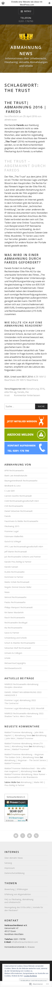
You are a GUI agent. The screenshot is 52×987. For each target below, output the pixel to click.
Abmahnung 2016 (35, 388)
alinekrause (10, 119)
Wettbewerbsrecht (13, 668)
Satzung (8, 863)
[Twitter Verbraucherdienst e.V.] (22, 835)
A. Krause (30, 947)
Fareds (7, 516)
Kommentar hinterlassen (27, 395)
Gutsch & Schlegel (12, 541)
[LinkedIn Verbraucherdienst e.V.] (29, 835)
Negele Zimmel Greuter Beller (17, 587)
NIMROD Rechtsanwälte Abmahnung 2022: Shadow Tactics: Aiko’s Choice (24, 715)
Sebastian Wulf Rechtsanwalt (17, 648)
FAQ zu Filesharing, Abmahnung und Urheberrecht (18, 901)
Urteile (7, 658)
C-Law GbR (9, 490)
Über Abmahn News (13, 858)
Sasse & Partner (11, 632)
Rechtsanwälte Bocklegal (15, 622)
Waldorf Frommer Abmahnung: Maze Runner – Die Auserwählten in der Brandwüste (25, 776)
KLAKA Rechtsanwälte (14, 572)
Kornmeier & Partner (13, 577)
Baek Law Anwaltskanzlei (15, 475)
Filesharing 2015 (11, 526)
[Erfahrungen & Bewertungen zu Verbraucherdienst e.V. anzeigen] (16, 821)
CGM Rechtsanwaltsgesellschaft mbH (21, 501)
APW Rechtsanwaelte (14, 470)
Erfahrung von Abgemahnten (17, 894)
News (7, 592)
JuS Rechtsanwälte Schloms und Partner (22, 556)
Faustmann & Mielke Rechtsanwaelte (21, 521)
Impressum (9, 868)
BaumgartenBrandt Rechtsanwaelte (20, 480)
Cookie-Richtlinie (30, 976)
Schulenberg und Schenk (15, 637)
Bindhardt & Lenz (12, 485)
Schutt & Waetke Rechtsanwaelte (19, 643)
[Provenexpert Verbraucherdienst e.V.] (36, 835)
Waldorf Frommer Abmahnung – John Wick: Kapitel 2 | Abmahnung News (24, 734)
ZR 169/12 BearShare (27, 379)
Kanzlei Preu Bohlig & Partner (17, 561)
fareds (20, 392)
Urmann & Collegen (13, 653)
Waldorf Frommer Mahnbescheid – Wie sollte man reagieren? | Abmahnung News (25, 770)
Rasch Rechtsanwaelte (14, 617)
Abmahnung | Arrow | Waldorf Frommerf (24, 748)
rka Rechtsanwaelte (13, 627)
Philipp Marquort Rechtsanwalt (18, 607)
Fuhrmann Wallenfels (13, 536)
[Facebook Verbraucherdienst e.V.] (15, 835)
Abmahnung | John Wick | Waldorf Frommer (25, 737)
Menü (27, 11)
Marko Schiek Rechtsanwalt (16, 582)
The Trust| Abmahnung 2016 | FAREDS (25, 107)
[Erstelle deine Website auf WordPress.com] (26, 3)
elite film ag (10, 392)
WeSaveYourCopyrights (15, 663)
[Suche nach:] (26, 406)
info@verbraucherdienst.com (25, 942)
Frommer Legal (11, 531)
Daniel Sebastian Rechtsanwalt (18, 511)
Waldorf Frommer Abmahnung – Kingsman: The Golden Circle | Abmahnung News (24, 756)
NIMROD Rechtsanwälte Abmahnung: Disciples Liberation (21, 686)
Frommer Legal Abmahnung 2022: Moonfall (24, 708)
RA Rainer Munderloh (14, 612)
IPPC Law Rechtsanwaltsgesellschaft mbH (23, 546)
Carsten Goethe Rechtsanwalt (18, 496)
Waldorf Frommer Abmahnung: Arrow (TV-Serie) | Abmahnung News (23, 745)
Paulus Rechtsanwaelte (15, 602)
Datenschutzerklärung (14, 873)
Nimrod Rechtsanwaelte (15, 597)
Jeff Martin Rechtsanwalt (15, 551)
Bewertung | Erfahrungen (16, 889)
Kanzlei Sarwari (11, 567)
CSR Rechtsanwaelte (13, 506)
